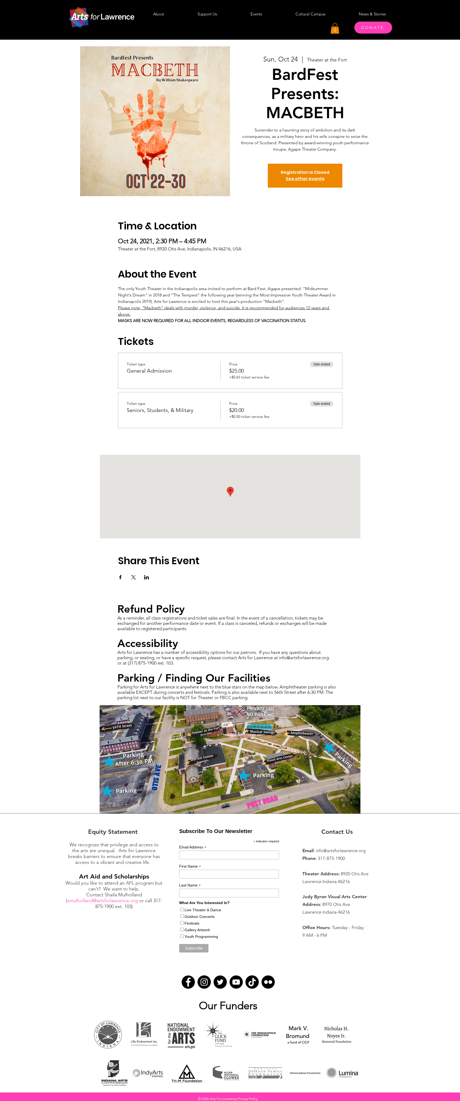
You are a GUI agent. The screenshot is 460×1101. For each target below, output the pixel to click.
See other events (305, 179)
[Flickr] (268, 982)
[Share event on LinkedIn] (146, 577)
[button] (334, 28)
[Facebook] (188, 982)
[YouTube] (236, 982)
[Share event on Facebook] (120, 577)
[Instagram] (204, 982)
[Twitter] (220, 982)
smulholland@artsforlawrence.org (102, 901)
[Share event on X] (133, 577)
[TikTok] (252, 982)
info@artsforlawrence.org (304, 657)
